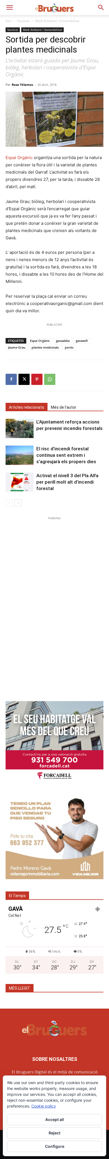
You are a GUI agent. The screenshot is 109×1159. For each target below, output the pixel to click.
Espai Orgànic (20, 157)
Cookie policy (43, 1106)
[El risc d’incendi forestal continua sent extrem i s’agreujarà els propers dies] (20, 455)
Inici (9, 20)
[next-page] (18, 502)
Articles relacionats (26, 407)
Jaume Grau (16, 347)
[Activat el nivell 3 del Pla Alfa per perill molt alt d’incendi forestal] (20, 482)
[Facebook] (11, 379)
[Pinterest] (36, 379)
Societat (23, 20)
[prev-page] (9, 502)
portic (69, 347)
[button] (9, 7)
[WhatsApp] (49, 379)
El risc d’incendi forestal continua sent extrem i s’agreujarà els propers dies (66, 455)
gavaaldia (63, 341)
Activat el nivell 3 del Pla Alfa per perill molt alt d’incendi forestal (67, 482)
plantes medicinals (45, 347)
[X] (24, 379)
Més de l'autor (63, 407)
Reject (54, 1132)
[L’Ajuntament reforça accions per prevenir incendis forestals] (20, 428)
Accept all (54, 1119)
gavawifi (82, 341)
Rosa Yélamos (22, 84)
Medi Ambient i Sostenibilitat (57, 20)
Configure (54, 1146)
